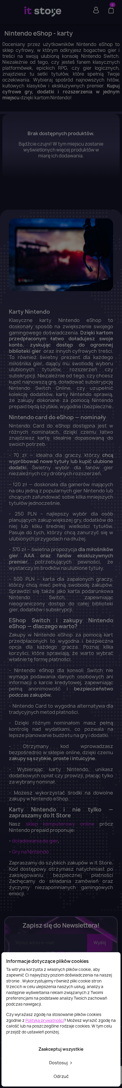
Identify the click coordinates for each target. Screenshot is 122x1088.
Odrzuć (61, 1076)
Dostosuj (59, 1062)
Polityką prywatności (44, 1020)
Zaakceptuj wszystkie (61, 1049)
